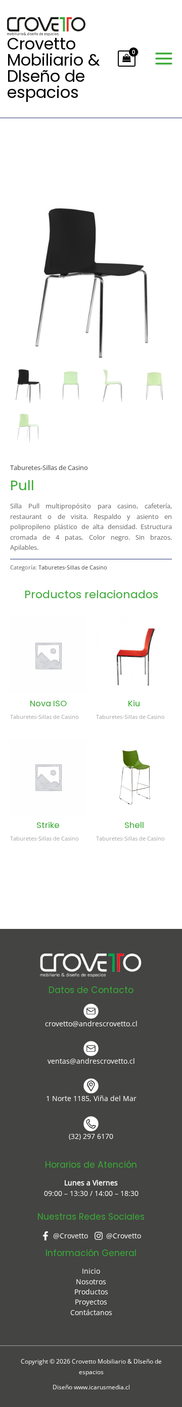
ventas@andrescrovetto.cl (91, 1061)
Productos (91, 1291)
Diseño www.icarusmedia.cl (91, 1387)
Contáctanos (91, 1312)
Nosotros (91, 1281)
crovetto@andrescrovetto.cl (91, 1023)
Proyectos (91, 1302)
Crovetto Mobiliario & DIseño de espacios (53, 67)
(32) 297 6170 (91, 1136)
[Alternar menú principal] (163, 58)
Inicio (91, 1271)
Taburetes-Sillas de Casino (49, 467)
